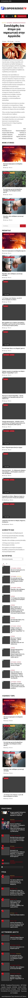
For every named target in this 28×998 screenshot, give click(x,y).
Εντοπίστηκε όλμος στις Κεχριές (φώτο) (13, 348)
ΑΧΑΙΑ (20, 987)
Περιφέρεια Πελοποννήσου (19, 22)
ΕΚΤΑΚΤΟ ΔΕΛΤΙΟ (5, 989)
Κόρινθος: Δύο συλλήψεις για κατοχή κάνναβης (14, 540)
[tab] (3, 563)
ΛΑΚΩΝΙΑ (18, 935)
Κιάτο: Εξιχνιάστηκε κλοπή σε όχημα (12, 447)
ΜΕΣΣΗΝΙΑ (12, 172)
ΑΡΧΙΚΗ (3, 985)
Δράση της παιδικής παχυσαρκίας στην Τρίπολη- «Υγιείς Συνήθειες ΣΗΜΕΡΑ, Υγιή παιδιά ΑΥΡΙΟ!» (16, 904)
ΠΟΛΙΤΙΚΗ (24, 989)
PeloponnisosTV (22, 16)
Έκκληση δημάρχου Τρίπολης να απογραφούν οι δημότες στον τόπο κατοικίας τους (21, 133)
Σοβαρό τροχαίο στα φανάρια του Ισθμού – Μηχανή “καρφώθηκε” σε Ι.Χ (17, 630)
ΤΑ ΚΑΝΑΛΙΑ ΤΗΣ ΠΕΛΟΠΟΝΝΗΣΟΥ (10, 991)
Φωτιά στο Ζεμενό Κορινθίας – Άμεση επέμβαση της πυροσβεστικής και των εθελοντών (12, 397)
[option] (14, 839)
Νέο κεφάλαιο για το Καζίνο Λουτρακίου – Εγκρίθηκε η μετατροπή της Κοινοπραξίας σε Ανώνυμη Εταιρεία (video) (13, 324)
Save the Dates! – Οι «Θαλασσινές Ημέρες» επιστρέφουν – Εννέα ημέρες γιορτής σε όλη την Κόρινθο (14, 472)
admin (5, 41)
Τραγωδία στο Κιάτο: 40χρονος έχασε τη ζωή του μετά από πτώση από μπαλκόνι (13, 497)
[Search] (12, 16)
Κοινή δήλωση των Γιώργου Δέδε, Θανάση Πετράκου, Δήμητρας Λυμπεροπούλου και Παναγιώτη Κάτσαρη (8, 133)
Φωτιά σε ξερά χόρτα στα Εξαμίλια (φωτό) (13, 251)
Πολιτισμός (12, 822)
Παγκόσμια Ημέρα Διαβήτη (17, 915)
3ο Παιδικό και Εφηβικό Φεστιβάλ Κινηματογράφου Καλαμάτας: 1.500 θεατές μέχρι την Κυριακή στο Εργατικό (18, 812)
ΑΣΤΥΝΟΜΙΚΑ (9, 22)
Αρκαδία (12, 899)
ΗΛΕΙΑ (24, 987)
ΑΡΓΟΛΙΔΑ (4, 22)
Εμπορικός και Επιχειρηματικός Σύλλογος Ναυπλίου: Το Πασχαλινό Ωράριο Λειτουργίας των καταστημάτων (17, 853)
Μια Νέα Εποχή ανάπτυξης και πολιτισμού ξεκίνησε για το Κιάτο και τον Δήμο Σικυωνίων (17, 840)
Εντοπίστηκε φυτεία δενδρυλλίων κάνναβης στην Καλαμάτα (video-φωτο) (12, 191)
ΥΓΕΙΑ (11, 878)
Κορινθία (12, 147)
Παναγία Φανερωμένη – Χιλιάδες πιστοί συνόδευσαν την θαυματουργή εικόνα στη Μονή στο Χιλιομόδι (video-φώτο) (13, 423)
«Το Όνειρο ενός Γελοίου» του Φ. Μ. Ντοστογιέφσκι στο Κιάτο (18, 599)
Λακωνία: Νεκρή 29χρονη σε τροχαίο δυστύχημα (17, 938)
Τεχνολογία (24, 991)
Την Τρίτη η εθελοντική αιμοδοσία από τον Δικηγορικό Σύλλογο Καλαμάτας (16, 882)
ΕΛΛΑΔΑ (12, 920)
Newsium (17, 996)
